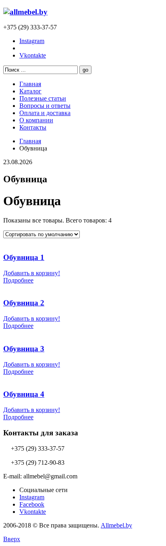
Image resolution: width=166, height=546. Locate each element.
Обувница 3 (23, 348)
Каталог (30, 91)
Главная (30, 83)
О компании (36, 120)
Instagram (31, 40)
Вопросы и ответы (45, 105)
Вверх (11, 539)
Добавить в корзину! (31, 273)
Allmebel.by (116, 525)
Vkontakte (32, 55)
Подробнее (18, 280)
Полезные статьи (42, 98)
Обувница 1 (23, 257)
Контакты (32, 127)
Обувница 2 (23, 303)
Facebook (31, 504)
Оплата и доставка (45, 112)
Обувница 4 (23, 394)
